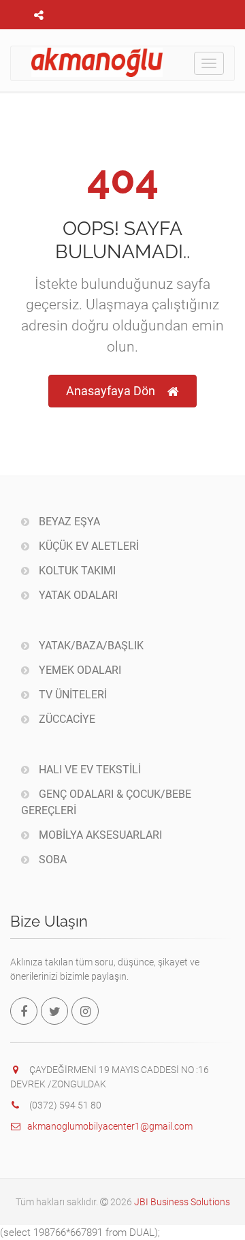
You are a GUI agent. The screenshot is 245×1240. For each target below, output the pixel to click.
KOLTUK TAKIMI (76, 570)
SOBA (51, 859)
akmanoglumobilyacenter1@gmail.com (110, 1126)
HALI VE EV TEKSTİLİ (88, 769)
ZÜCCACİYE (65, 719)
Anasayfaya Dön (110, 391)
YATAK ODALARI (77, 595)
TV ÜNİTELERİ (71, 694)
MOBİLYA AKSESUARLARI (99, 834)
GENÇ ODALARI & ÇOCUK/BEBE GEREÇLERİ (106, 802)
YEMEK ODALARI (78, 670)
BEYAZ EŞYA (68, 521)
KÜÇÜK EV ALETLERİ (87, 546)
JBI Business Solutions (182, 1201)
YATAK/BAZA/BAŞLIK (90, 645)
